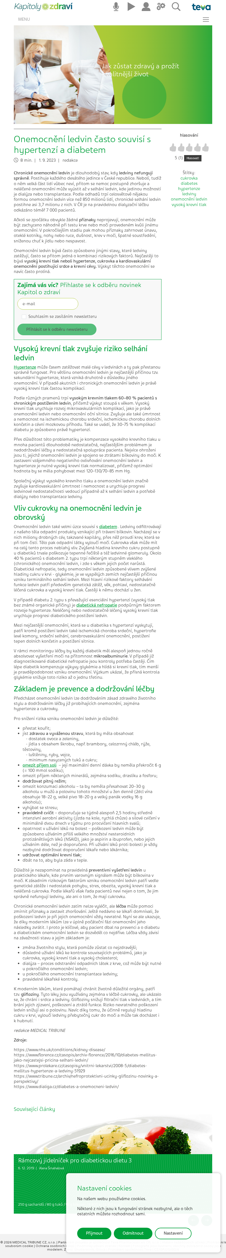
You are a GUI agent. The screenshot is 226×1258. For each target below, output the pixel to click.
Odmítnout (133, 1233)
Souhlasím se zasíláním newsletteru (62, 316)
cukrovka (189, 178)
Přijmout (94, 1233)
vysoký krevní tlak (189, 204)
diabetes (189, 183)
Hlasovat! (193, 158)
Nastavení (173, 1233)
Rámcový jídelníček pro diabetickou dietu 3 (75, 1160)
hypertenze (189, 188)
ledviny (189, 194)
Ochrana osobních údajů (55, 1246)
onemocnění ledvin (189, 199)
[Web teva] (199, 7)
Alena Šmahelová (51, 1168)
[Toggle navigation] (206, 19)
